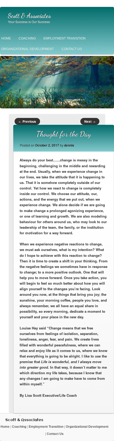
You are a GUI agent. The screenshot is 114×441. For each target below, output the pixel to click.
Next (89, 121)
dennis (69, 145)
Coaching (27, 38)
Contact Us (72, 49)
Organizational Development (87, 426)
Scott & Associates (29, 16)
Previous (27, 121)
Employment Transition (64, 38)
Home (5, 426)
